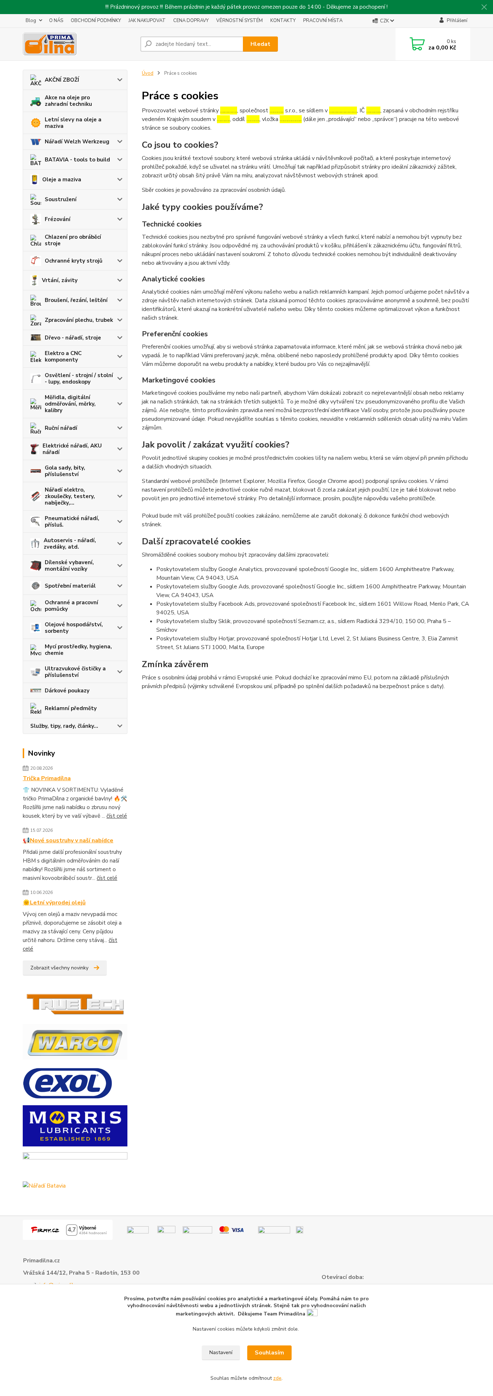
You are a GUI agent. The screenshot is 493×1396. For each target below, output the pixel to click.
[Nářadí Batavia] (44, 1185)
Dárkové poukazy (67, 690)
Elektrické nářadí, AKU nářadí (72, 449)
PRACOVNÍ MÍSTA (323, 20)
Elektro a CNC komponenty (63, 356)
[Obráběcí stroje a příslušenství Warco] (75, 1041)
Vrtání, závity (60, 280)
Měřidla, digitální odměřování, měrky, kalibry (70, 404)
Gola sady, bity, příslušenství (65, 471)
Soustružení (61, 199)
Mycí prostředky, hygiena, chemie (78, 650)
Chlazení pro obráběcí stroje (73, 240)
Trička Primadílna (47, 778)
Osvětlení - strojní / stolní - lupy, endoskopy (79, 378)
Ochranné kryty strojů (73, 260)
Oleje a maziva (61, 179)
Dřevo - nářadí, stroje (73, 337)
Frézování (57, 219)
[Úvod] (79, 44)
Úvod (147, 73)
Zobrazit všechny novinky (59, 967)
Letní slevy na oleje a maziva (73, 123)
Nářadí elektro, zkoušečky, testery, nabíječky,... (70, 496)
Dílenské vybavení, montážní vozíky (69, 565)
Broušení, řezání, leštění (76, 300)
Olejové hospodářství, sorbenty (74, 628)
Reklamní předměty (71, 708)
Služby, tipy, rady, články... (64, 726)
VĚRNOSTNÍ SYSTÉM (239, 20)
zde (277, 1378)
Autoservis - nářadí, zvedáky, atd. (70, 543)
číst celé (116, 816)
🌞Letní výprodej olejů (54, 903)
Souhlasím (269, 1353)
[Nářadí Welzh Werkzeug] (75, 1163)
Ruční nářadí (61, 428)
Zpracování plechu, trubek (79, 320)
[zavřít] (484, 7)
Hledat (260, 44)
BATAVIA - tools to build (77, 159)
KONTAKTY (283, 20)
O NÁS (56, 20)
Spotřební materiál (70, 585)
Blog (31, 20)
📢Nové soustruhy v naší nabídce (68, 840)
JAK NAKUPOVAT (147, 20)
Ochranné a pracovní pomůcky (71, 606)
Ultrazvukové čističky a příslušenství (75, 672)
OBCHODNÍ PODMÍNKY (96, 20)
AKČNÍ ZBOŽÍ (62, 79)
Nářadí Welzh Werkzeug (77, 141)
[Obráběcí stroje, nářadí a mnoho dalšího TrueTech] (75, 1004)
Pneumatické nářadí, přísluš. (72, 521)
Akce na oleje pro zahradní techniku (68, 101)
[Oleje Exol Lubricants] (68, 1082)
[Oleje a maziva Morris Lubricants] (75, 1125)
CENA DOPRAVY (191, 20)
